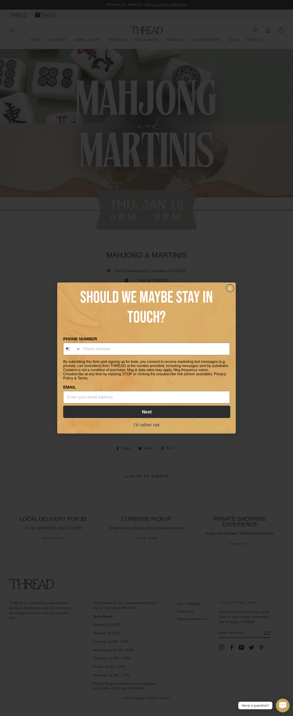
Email (69, 387)
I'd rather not (146, 425)
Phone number (80, 339)
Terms (82, 378)
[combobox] (72, 349)
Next (147, 411)
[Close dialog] (230, 288)
